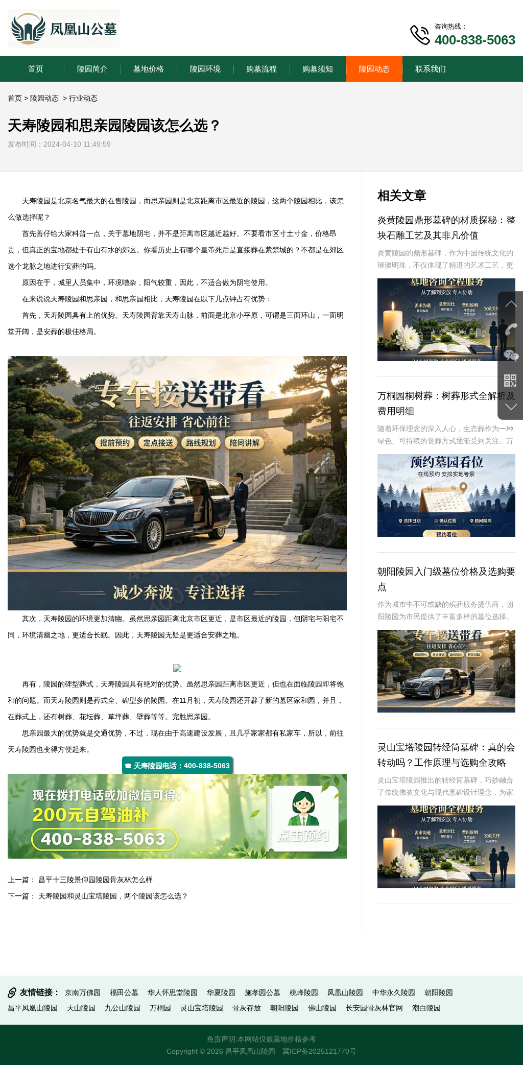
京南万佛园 (83, 992)
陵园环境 (205, 68)
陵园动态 (374, 68)
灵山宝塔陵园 (201, 1008)
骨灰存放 (246, 1008)
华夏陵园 (221, 992)
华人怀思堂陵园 (173, 992)
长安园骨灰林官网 (374, 1008)
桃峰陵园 (304, 992)
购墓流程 (261, 68)
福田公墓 (124, 992)
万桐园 (160, 1008)
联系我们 (430, 68)
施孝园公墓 (262, 992)
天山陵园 (81, 1008)
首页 (35, 68)
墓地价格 (148, 68)
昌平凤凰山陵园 (33, 1008)
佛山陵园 (322, 1008)
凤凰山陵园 (345, 992)
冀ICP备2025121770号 (319, 1051)
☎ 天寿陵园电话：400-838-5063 (177, 766)
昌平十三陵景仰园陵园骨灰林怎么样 (95, 879)
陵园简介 (92, 68)
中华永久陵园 (393, 992)
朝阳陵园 (438, 992)
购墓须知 (317, 68)
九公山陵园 (122, 1008)
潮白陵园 (426, 1008)
